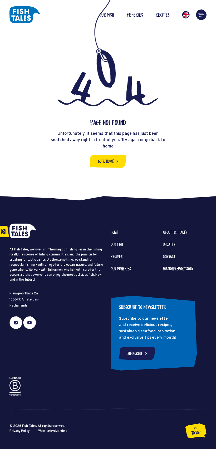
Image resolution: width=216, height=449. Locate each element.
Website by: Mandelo (52, 431)
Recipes (163, 14)
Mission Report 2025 (178, 268)
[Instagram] (15, 322)
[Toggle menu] (201, 14)
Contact (169, 256)
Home (115, 232)
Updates (169, 244)
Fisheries (135, 14)
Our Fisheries (121, 268)
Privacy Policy (19, 431)
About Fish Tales (175, 232)
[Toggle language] (186, 14)
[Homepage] (24, 14)
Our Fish (106, 14)
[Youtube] (29, 322)
